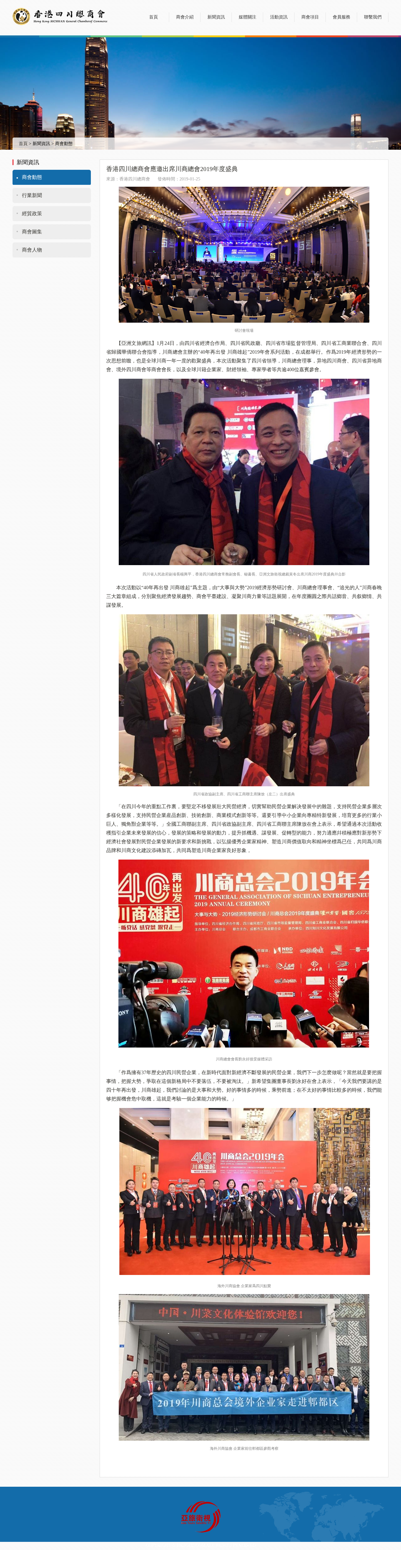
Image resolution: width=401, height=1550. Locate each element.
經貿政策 (32, 213)
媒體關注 (247, 17)
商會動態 (32, 177)
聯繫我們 (373, 17)
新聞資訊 (216, 17)
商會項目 (310, 17)
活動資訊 (279, 17)
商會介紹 (185, 17)
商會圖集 (32, 231)
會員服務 (341, 17)
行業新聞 (32, 195)
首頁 (153, 17)
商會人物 (32, 249)
